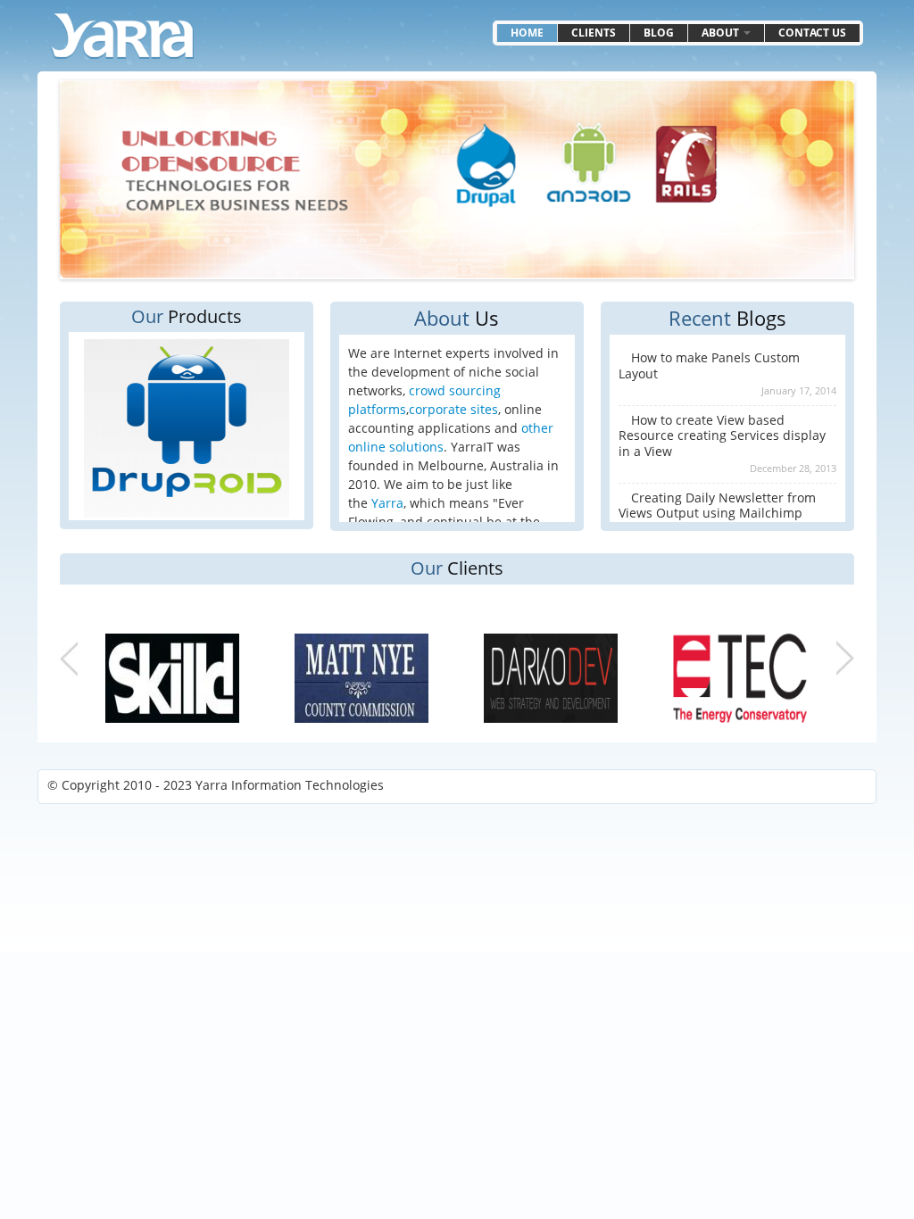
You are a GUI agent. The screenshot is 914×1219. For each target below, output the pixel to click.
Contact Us (812, 32)
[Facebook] (851, 786)
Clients (593, 32)
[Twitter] (830, 786)
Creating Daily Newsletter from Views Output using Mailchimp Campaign (717, 513)
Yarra (387, 502)
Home (527, 32)
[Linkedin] (808, 786)
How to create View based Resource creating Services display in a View (722, 435)
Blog (659, 32)
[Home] (122, 36)
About (722, 32)
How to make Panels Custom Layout (709, 365)
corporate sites (453, 409)
